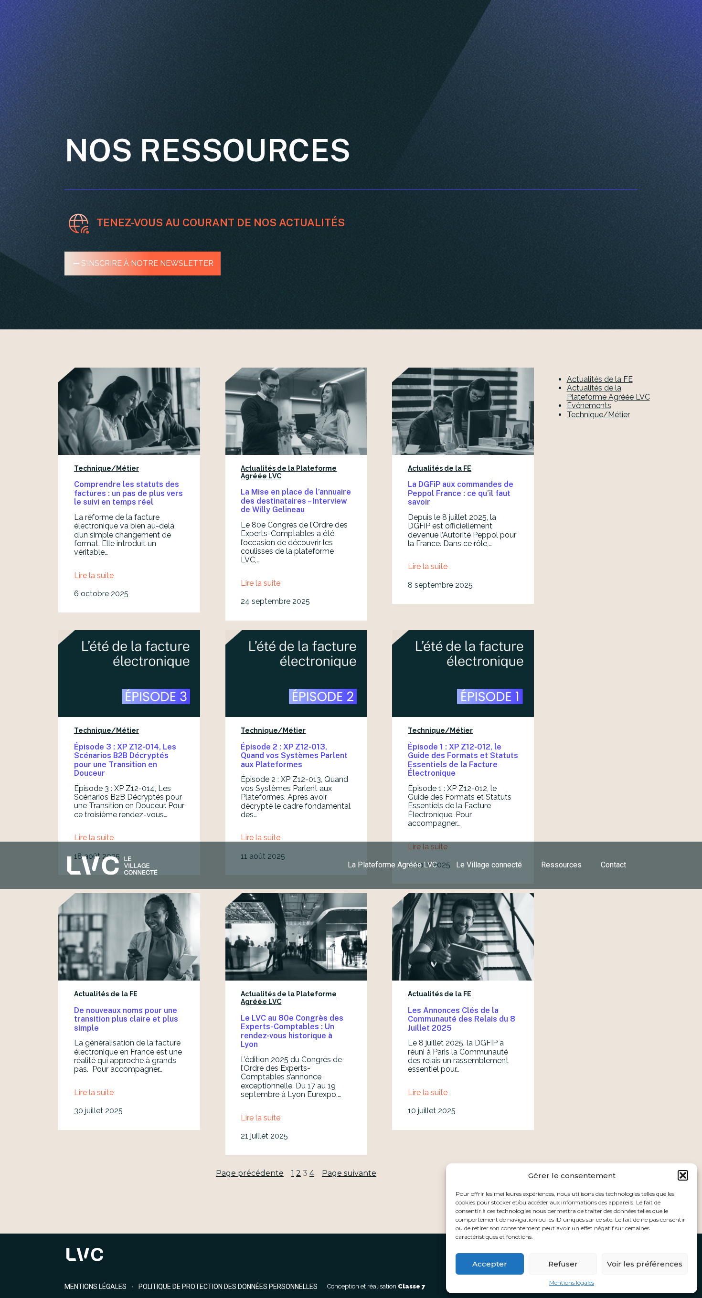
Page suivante (349, 1173)
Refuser (563, 1263)
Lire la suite (94, 575)
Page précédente (250, 1173)
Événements (589, 405)
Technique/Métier (106, 468)
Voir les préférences (644, 1263)
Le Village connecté (489, 864)
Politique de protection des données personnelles (228, 1286)
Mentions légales (571, 1282)
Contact (613, 864)
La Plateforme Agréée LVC (392, 864)
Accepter (489, 1263)
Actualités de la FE (439, 468)
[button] (683, 1175)
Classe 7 (411, 1286)
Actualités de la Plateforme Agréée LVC (608, 392)
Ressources (561, 864)
